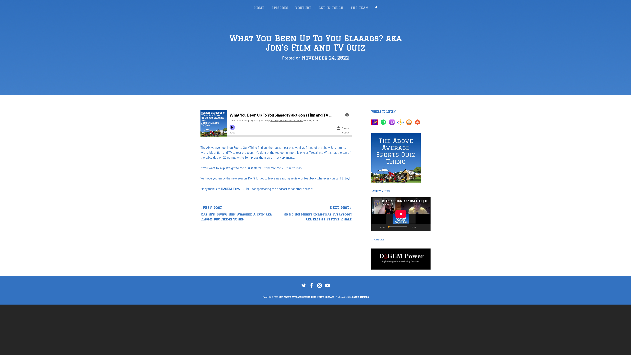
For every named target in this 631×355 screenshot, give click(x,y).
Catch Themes (360, 297)
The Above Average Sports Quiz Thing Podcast (306, 297)
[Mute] (420, 227)
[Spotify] (384, 122)
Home (259, 8)
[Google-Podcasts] (401, 122)
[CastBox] (418, 122)
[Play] (374, 227)
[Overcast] (410, 122)
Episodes (280, 8)
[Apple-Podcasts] (392, 122)
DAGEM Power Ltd (236, 189)
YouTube (303, 8)
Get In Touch (331, 8)
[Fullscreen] (426, 227)
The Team (360, 8)
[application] (401, 214)
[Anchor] (375, 122)
